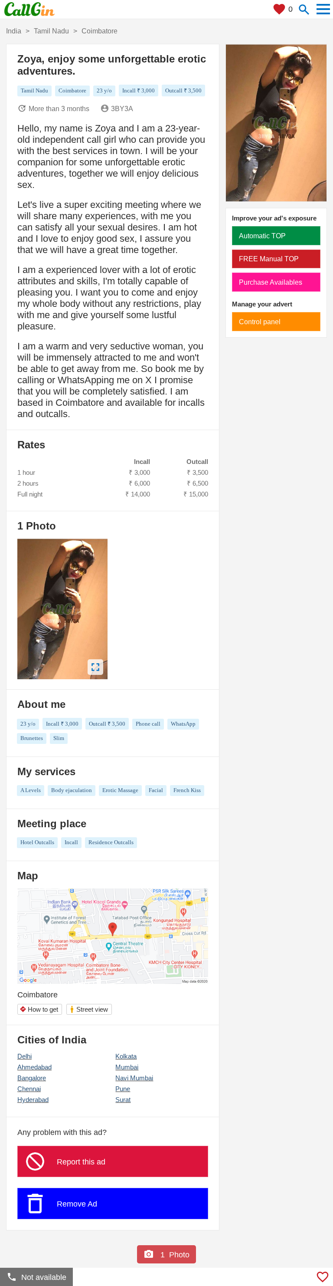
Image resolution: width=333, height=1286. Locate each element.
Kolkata (126, 1056)
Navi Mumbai (134, 1078)
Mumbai (126, 1067)
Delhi (24, 1056)
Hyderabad (33, 1099)
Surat (123, 1099)
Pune (122, 1088)
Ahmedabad (34, 1067)
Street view (88, 1009)
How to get (39, 1009)
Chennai (29, 1088)
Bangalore (31, 1078)
